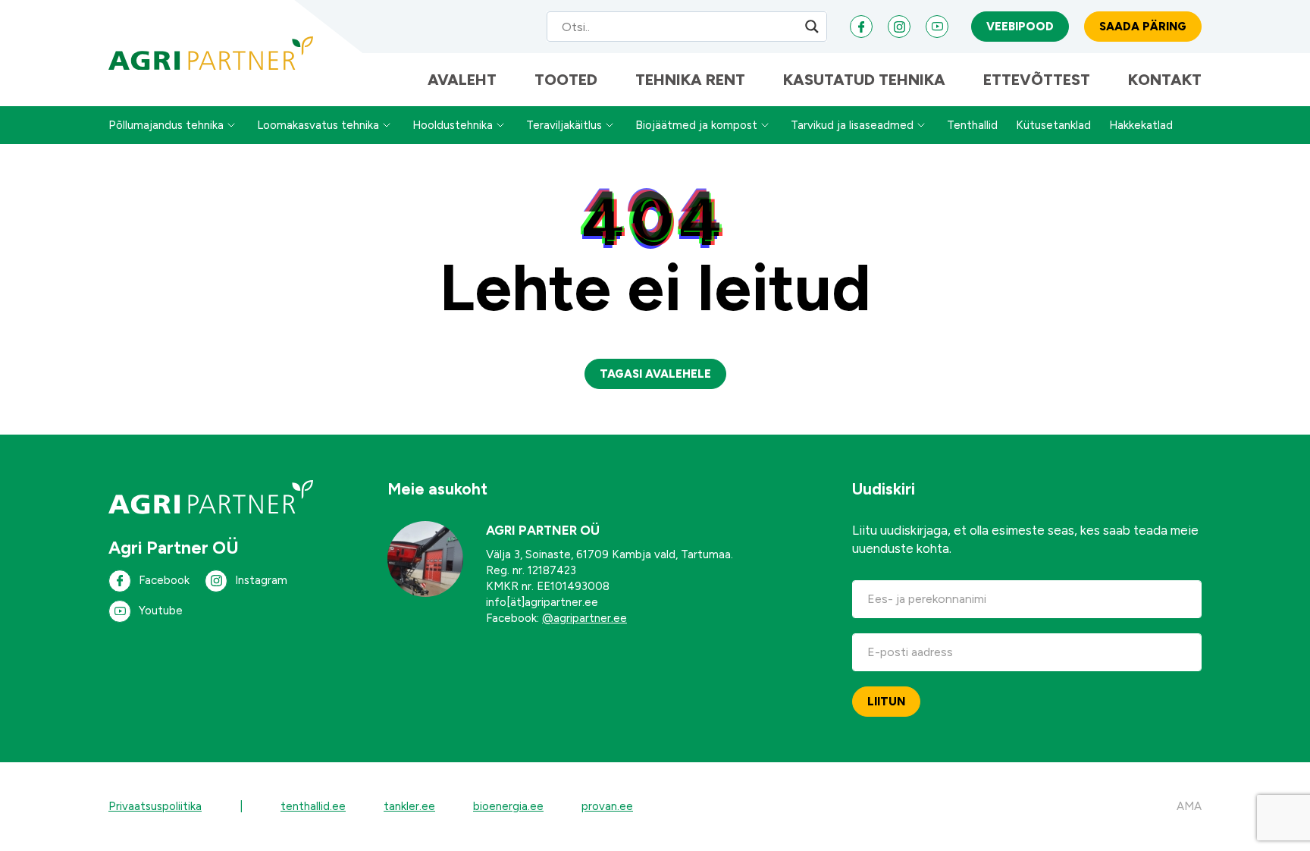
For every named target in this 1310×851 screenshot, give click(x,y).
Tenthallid (972, 125)
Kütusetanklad (1053, 125)
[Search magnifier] (812, 26)
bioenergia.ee (508, 806)
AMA (1189, 806)
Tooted (565, 80)
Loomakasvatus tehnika (318, 125)
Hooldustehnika (452, 125)
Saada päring (1142, 26)
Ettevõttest (1036, 80)
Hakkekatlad (1141, 125)
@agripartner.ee (584, 618)
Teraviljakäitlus (564, 125)
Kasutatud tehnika (864, 80)
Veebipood (1020, 26)
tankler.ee (409, 806)
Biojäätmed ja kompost (696, 125)
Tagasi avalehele (655, 374)
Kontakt (1165, 80)
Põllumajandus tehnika (166, 125)
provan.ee (607, 806)
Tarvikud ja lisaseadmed (852, 125)
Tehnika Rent (690, 80)
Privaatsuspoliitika (155, 806)
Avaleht (462, 80)
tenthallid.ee (313, 806)
